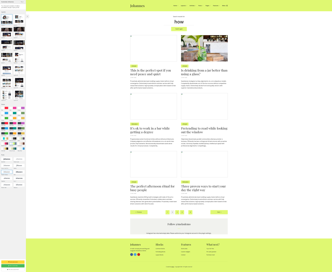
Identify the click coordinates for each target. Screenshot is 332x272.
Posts (200, 5)
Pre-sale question (211, 252)
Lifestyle (134, 66)
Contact (183, 255)
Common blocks (160, 248)
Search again (179, 29)
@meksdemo (183, 224)
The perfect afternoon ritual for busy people (152, 188)
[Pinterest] (138, 254)
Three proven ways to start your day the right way (203, 188)
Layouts (183, 5)
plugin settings (206, 233)
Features (215, 5)
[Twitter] (135, 254)
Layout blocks (159, 255)
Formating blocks (160, 252)
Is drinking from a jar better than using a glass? (204, 72)
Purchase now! (210, 255)
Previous (139, 212)
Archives (192, 5)
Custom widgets (185, 252)
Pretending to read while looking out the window (204, 130)
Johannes (137, 5)
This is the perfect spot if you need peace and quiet (150, 72)
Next (218, 212)
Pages (207, 5)
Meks (173, 266)
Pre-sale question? (13, 269)
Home (175, 5)
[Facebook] (131, 254)
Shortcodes (184, 248)
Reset (22, 2)
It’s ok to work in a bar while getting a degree (150, 130)
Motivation (135, 124)
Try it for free (210, 248)
